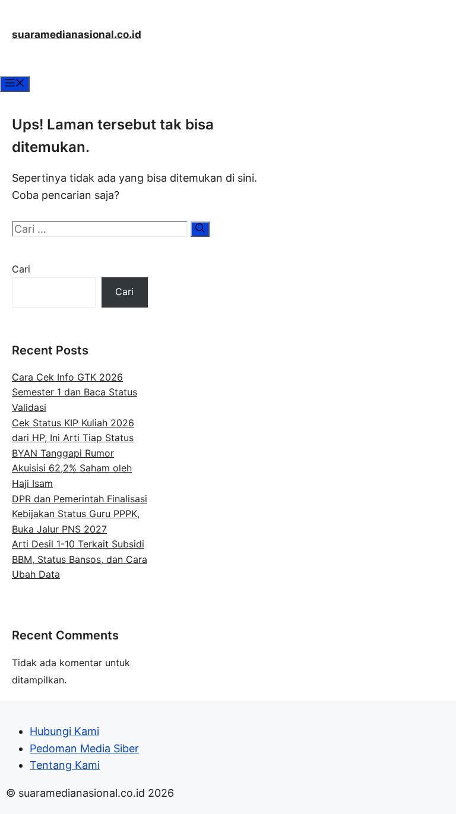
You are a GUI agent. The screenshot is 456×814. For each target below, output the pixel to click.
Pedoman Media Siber (84, 748)
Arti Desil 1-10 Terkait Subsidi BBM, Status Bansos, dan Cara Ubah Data (79, 559)
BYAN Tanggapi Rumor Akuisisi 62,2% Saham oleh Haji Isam (72, 468)
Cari (21, 269)
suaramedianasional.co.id (76, 34)
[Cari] (200, 229)
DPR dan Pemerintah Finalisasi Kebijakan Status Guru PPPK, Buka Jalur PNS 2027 (79, 514)
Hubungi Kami (64, 731)
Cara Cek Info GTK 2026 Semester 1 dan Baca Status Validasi (74, 392)
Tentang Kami (65, 765)
